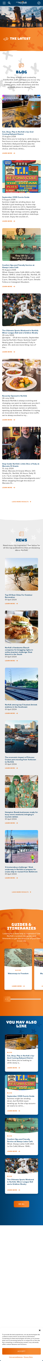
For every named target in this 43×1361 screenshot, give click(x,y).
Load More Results (20, 501)
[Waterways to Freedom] (18, 969)
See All (21, 1204)
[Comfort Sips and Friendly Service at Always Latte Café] (21, 259)
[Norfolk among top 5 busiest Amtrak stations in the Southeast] (21, 692)
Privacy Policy (28, 1357)
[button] (40, 1330)
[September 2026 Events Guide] (21, 192)
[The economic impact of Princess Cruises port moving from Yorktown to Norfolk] (21, 746)
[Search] (9, 3)
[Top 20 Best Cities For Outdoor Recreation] (21, 582)
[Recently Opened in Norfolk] (21, 391)
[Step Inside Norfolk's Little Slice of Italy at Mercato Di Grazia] (21, 459)
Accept (21, 1351)
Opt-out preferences (16, 1357)
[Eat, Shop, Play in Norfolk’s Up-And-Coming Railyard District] (21, 126)
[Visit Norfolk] (21, 3)
